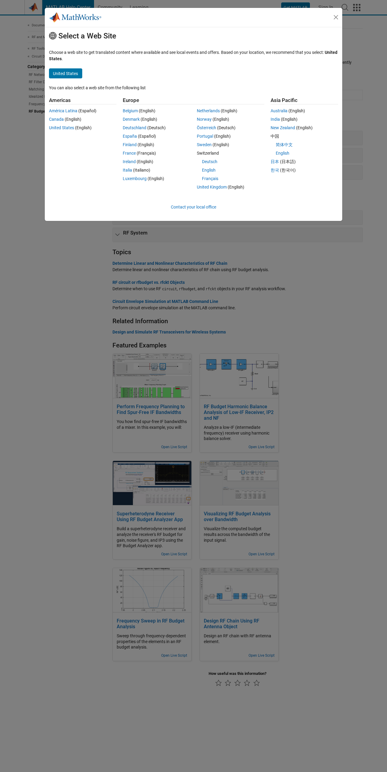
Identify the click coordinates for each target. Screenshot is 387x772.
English (209, 170)
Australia (279, 110)
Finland (130, 144)
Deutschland (134, 127)
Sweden (204, 144)
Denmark (131, 119)
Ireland (129, 161)
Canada (56, 119)
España (130, 136)
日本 (275, 161)
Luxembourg (135, 178)
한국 (275, 170)
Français (210, 178)
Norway (204, 119)
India (275, 119)
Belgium (130, 110)
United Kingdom (212, 187)
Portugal (205, 136)
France (129, 153)
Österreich (206, 127)
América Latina (63, 110)
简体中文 (284, 144)
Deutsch (209, 161)
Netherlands (208, 110)
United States (61, 127)
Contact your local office (193, 207)
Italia (127, 170)
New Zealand (283, 127)
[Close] (336, 17)
